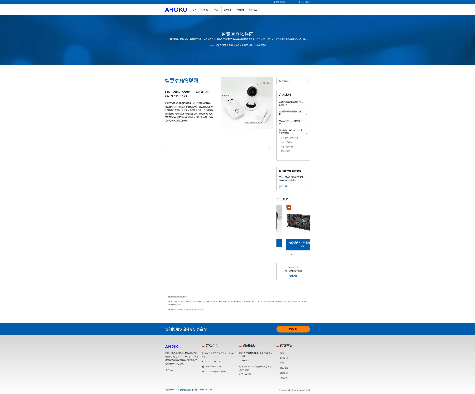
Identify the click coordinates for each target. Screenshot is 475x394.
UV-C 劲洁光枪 (286, 142)
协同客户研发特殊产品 (289, 138)
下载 (286, 186)
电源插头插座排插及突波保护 (291, 113)
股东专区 (253, 9)
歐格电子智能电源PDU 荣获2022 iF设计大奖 (255, 354)
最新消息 (228, 9)
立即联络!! (293, 329)
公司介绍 (204, 9)
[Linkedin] (172, 370)
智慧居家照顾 (286, 151)
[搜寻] (274, 2)
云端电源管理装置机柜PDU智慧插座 (291, 103)
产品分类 (217, 45)
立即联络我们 (198, 309)
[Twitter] (169, 370)
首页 (194, 9)
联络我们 (241, 9)
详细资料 (293, 276)
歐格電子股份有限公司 (188, 390)
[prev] (167, 148)
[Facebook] (166, 370)
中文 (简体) (305, 2)
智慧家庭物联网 (260, 45)
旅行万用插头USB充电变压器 (291, 122)
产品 (216, 9)
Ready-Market (304, 390)
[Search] (307, 80)
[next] (270, 148)
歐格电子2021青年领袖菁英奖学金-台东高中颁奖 (255, 368)
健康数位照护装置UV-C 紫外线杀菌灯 (237, 45)
